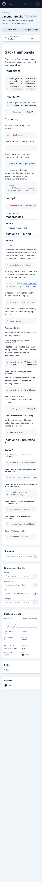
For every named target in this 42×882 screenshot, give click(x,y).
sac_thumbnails (12, 16)
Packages (7, 13)
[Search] (32, 4)
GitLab (6, 670)
